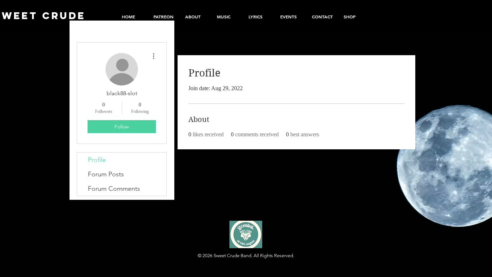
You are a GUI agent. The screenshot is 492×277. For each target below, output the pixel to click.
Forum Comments (114, 189)
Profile (97, 160)
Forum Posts (106, 174)
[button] (354, 16)
